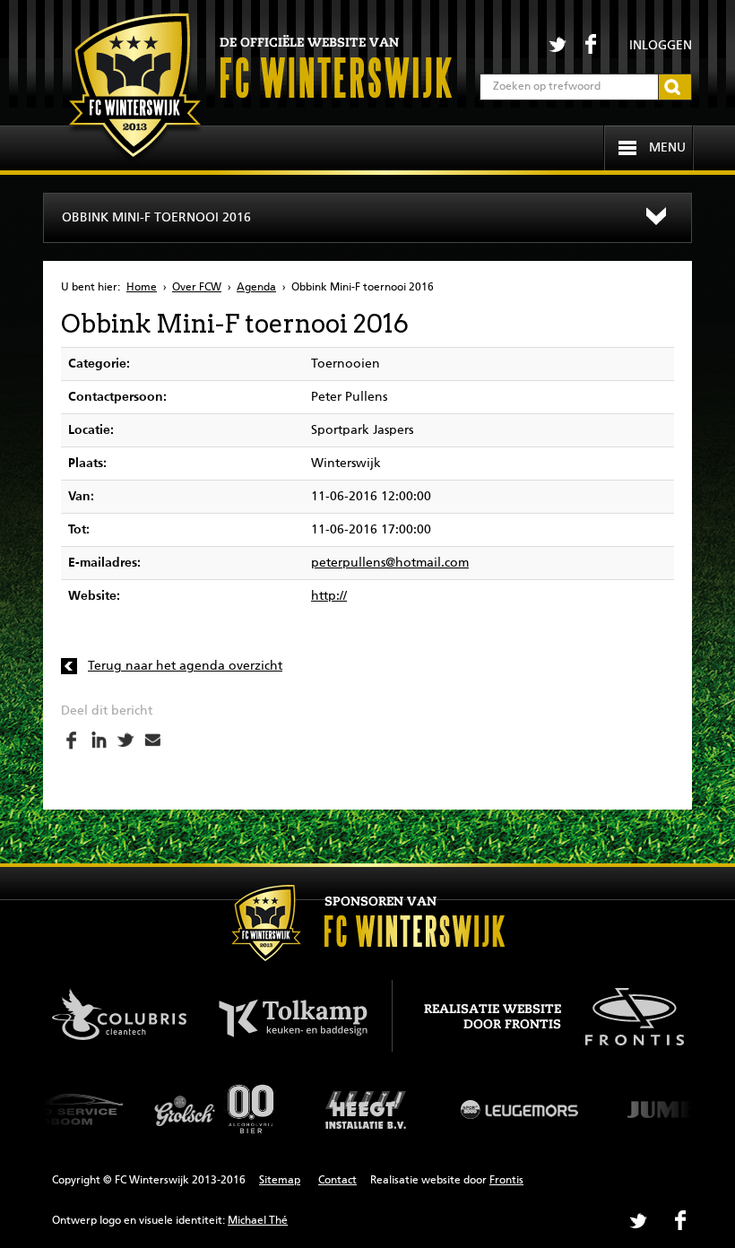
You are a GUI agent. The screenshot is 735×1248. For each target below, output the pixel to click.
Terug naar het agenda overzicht (185, 666)
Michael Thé (258, 1221)
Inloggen (660, 45)
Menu (667, 148)
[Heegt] (367, 1109)
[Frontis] (625, 1014)
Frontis (506, 1180)
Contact (337, 1180)
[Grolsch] (215, 1109)
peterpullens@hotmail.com (390, 563)
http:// (329, 596)
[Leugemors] (520, 1109)
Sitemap (279, 1180)
